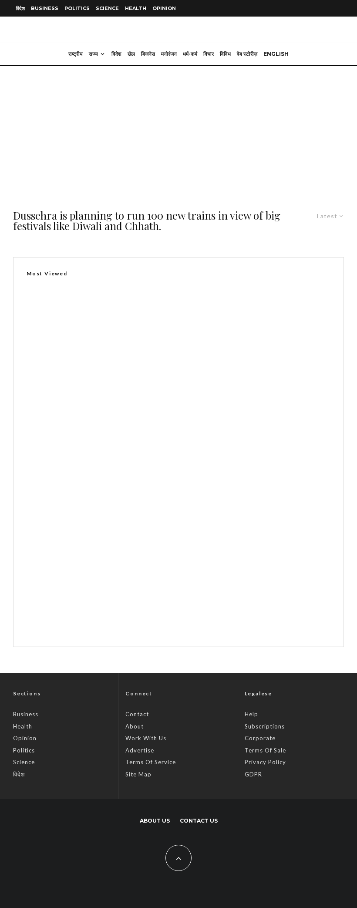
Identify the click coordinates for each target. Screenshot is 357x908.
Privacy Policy (265, 762)
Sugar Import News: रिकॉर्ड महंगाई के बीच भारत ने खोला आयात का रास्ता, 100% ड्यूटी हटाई (140, 505)
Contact (137, 714)
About (134, 726)
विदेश (20, 8)
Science (107, 8)
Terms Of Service (150, 762)
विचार (208, 54)
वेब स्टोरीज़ (247, 54)
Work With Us (145, 738)
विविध (225, 54)
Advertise (139, 750)
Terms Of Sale (265, 750)
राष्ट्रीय (75, 54)
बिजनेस (148, 54)
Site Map (138, 774)
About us (155, 820)
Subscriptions (265, 726)
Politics (77, 8)
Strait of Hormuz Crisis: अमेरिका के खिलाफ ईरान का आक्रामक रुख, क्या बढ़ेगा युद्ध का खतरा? (179, 536)
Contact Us (199, 820)
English (276, 54)
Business (44, 8)
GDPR (253, 774)
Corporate (260, 738)
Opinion (164, 8)
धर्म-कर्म (190, 54)
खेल (131, 54)
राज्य (93, 54)
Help (251, 714)
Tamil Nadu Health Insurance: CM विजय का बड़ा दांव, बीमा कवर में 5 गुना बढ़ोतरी (166, 578)
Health (135, 8)
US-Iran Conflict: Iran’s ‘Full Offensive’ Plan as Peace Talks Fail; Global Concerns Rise (190, 619)
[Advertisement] (178, 132)
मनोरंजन (169, 54)
